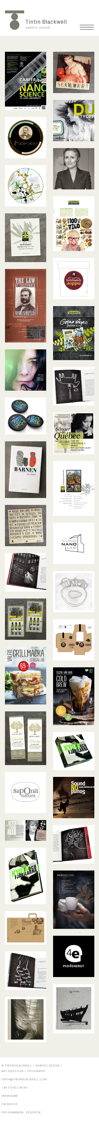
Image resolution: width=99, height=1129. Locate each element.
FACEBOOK (9, 1104)
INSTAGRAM (9, 1096)
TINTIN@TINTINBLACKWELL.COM (23, 1079)
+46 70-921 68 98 (14, 1087)
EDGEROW (33, 1112)
